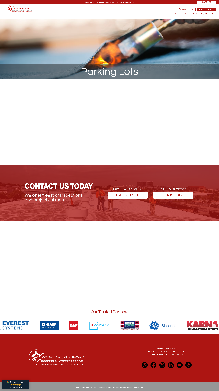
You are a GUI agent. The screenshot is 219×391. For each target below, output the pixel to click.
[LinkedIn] (171, 365)
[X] (162, 365)
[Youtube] (180, 365)
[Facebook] (153, 365)
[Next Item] (214, 326)
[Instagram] (145, 365)
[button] (211, 14)
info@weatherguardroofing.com (169, 354)
